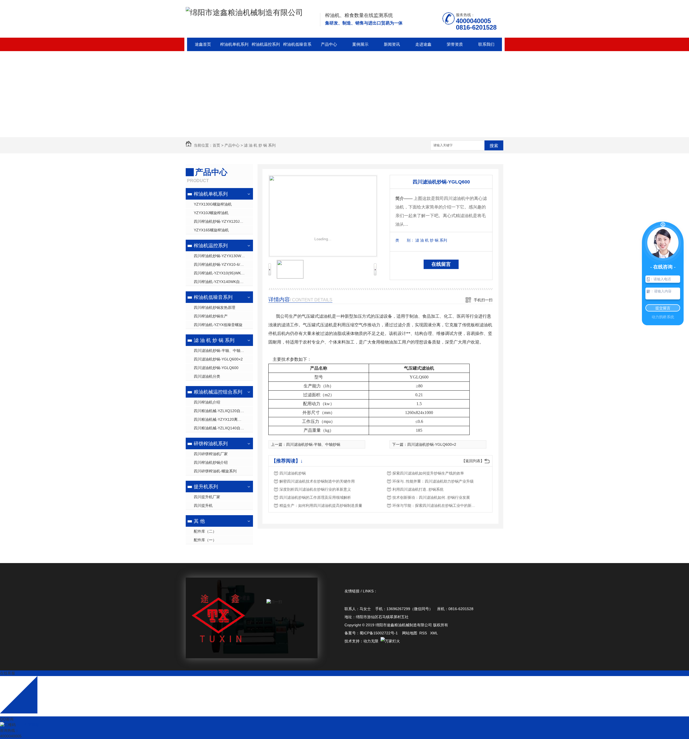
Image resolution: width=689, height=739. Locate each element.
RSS (423, 633)
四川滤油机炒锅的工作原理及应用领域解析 (315, 497)
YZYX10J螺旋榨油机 (211, 213)
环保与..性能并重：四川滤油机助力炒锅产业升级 (433, 481)
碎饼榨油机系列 (211, 443)
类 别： (404, 240)
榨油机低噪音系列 (297, 46)
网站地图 (409, 633)
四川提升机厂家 (207, 497)
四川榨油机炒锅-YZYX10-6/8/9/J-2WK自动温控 (223, 264)
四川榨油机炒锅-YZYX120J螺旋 (220, 221)
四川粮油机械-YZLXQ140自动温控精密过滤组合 (223, 428)
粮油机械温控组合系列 (218, 392)
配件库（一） (205, 540)
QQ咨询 (6, 719)
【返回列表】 (473, 461)
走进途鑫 (423, 44)
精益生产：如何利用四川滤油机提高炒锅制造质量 (320, 505)
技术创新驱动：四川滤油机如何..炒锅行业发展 (431, 497)
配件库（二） (205, 531)
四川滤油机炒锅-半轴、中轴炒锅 (221, 350)
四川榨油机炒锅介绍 (211, 462)
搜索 (494, 145)
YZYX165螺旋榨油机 (211, 230)
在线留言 (441, 264)
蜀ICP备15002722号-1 (379, 633)
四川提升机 (203, 505)
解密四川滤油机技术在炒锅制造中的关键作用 (317, 481)
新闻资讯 (392, 44)
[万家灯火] (390, 641)
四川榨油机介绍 (207, 402)
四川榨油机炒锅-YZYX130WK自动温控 (223, 256)
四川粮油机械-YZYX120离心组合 (221, 419)
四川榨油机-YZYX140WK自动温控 (222, 282)
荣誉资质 (455, 44)
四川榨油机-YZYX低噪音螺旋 (218, 325)
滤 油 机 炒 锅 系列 (260, 145)
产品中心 (329, 44)
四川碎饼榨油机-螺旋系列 (215, 471)
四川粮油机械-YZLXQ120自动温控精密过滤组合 (223, 411)
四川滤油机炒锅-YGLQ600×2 (218, 359)
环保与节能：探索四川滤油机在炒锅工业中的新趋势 (435, 505)
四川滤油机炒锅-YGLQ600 (216, 368)
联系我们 (486, 44)
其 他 (199, 521)
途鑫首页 (203, 44)
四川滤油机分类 (207, 376)
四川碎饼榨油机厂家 (211, 454)
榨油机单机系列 (234, 44)
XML (434, 633)
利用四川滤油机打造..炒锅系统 (418, 489)
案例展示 (360, 44)
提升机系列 (206, 486)
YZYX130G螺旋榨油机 (213, 204)
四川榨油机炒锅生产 (211, 316)
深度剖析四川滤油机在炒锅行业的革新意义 (315, 489)
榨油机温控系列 (266, 44)
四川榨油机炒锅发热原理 (214, 307)
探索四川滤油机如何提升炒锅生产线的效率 (428, 473)
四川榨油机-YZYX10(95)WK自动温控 (223, 273)
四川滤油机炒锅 (292, 473)
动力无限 (370, 641)
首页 (216, 145)
